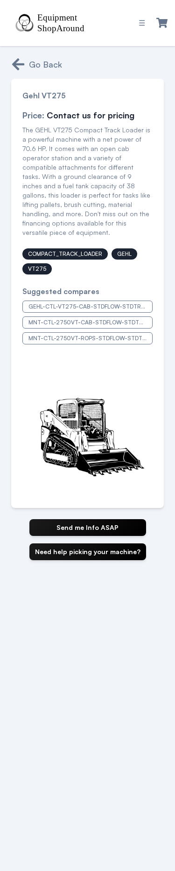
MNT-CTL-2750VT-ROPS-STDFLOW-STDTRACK (90, 338)
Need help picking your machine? (87, 552)
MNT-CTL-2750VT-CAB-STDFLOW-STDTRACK (90, 322)
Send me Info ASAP (87, 527)
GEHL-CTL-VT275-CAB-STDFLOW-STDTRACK (90, 306)
